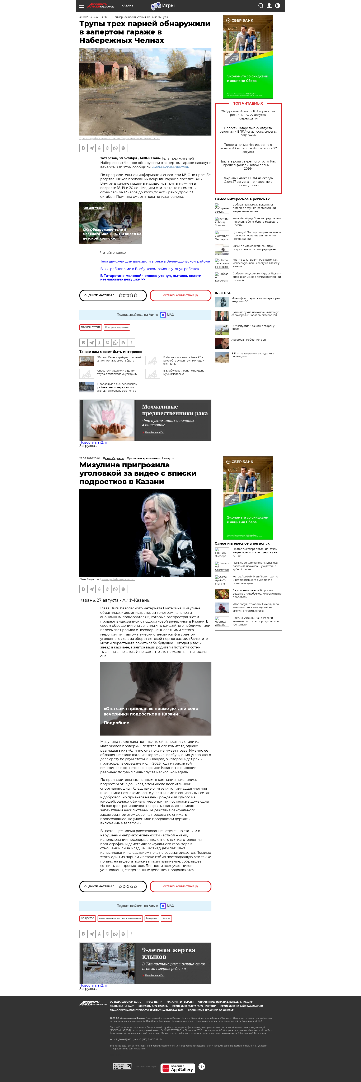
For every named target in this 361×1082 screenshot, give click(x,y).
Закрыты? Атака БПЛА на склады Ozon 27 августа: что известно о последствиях (248, 181)
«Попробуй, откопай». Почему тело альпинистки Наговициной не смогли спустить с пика (256, 607)
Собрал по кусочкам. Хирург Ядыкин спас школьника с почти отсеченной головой (257, 277)
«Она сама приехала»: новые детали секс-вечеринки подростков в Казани (152, 711)
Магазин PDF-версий (180, 1002)
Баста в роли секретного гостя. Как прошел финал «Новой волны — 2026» (248, 165)
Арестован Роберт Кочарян (249, 339)
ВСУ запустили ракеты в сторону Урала (253, 327)
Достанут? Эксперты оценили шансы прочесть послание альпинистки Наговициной (257, 235)
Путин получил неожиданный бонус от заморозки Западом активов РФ (255, 314)
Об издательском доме (125, 1002)
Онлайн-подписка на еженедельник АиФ (225, 1002)
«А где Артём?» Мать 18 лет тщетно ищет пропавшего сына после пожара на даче (255, 580)
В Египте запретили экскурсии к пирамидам (252, 355)
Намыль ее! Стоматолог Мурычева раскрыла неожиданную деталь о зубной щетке (255, 566)
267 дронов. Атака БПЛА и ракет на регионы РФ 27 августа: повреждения (248, 115)
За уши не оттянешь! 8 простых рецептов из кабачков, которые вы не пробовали (257, 594)
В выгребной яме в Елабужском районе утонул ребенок (149, 269)
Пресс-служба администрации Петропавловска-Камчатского (119, 138)
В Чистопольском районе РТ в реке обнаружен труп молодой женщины (183, 360)
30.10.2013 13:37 (88, 17)
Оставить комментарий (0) (180, 295)
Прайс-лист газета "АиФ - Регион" (194, 1006)
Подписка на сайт (122, 1006)
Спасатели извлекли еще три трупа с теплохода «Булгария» (117, 372)
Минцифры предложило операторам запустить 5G (255, 300)
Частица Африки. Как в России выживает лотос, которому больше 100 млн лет (256, 621)
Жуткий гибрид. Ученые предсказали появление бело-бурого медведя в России (257, 222)
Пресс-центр (154, 1002)
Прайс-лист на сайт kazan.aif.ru (241, 1006)
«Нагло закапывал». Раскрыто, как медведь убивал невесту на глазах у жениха (256, 263)
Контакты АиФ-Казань (153, 1006)
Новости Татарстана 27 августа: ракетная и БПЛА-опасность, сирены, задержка (248, 131)
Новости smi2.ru (93, 442)
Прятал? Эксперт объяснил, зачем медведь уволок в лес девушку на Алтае (255, 552)
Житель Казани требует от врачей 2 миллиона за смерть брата (119, 359)
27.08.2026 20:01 (89, 458)
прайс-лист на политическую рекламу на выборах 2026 (146, 1010)
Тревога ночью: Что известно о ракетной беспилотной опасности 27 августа (248, 148)
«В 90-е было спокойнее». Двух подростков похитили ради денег (255, 247)
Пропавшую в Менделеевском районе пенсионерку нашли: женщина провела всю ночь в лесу (117, 389)
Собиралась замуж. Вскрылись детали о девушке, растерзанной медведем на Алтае (254, 208)
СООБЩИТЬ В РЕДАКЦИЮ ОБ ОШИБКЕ (211, 1010)
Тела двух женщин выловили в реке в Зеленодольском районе (155, 261)
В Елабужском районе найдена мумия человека (183, 372)
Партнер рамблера (146, 1066)
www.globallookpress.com (118, 579)
